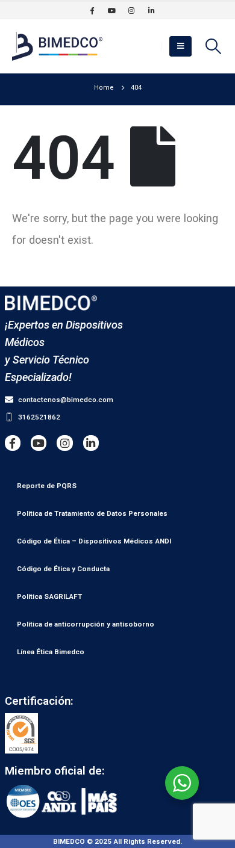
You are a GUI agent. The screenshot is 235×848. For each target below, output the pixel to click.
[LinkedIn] (151, 10)
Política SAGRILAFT (49, 596)
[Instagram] (131, 10)
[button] (180, 46)
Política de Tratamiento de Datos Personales (92, 513)
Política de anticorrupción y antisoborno (85, 624)
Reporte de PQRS (47, 485)
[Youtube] (111, 10)
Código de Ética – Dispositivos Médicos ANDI (94, 541)
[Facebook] (91, 10)
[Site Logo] (57, 46)
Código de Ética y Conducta (63, 569)
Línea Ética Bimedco (50, 652)
